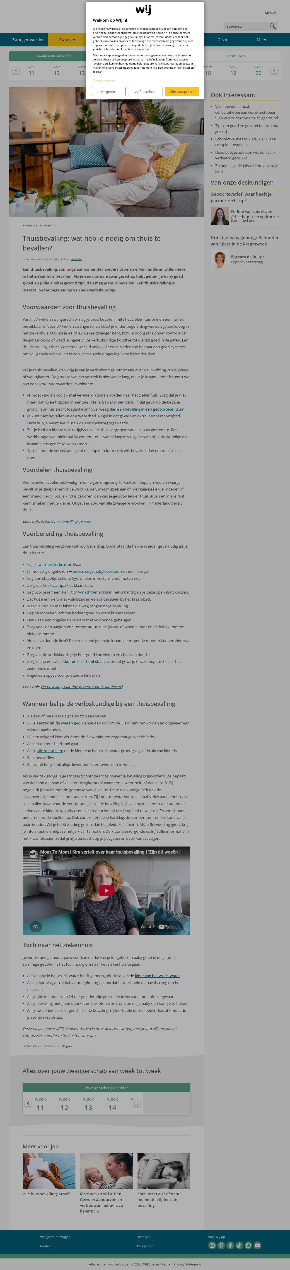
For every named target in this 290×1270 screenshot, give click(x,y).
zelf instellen (145, 91)
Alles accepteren (182, 91)
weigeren (108, 91)
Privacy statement (104, 80)
